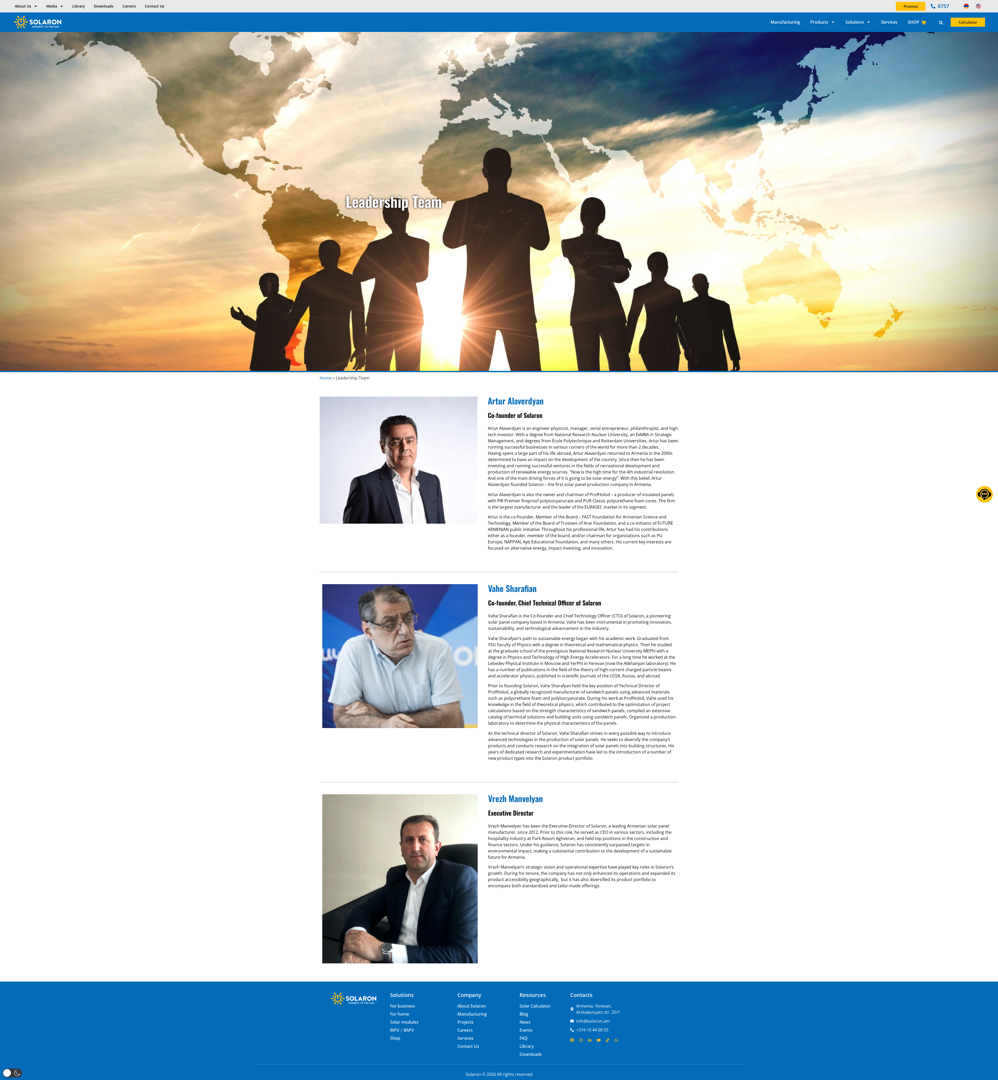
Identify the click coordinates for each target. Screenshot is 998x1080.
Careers (129, 6)
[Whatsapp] (616, 1040)
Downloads (104, 6)
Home (326, 378)
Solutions (854, 22)
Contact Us (154, 6)
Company (469, 994)
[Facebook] (572, 1040)
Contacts (581, 994)
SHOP (913, 22)
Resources (533, 994)
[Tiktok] (607, 1040)
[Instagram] (581, 1040)
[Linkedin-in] (590, 1040)
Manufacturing (785, 22)
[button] (12, 1073)
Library (78, 6)
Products (819, 22)
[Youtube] (599, 1040)
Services (889, 22)
